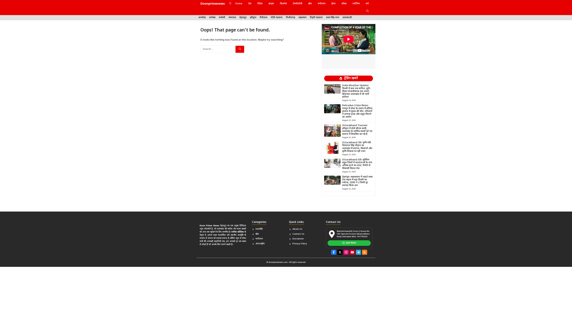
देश (249, 3)
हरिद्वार (253, 17)
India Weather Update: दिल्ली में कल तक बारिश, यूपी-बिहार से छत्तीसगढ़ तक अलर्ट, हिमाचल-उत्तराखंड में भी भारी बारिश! (356, 91)
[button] (367, 11)
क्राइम (271, 3)
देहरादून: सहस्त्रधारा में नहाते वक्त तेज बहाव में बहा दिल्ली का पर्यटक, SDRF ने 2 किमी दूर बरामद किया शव (357, 181)
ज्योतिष (356, 3)
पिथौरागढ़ (290, 17)
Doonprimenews (212, 4)
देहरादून (243, 17)
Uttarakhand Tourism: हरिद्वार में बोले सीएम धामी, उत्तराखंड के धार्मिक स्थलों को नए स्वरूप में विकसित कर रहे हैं (357, 130)
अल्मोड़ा (202, 17)
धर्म (367, 3)
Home (238, 3)
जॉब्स (343, 3)
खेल (310, 3)
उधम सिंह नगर (332, 17)
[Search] (240, 49)
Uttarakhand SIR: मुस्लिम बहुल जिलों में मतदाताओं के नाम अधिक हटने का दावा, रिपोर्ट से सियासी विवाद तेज (357, 164)
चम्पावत (232, 17)
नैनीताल (263, 17)
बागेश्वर (212, 17)
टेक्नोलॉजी (297, 3)
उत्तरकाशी (347, 17)
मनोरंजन (321, 3)
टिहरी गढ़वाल (316, 17)
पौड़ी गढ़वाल (277, 17)
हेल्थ (333, 3)
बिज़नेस (283, 3)
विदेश (260, 3)
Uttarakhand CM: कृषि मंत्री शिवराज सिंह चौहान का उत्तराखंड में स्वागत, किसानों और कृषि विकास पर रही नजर (357, 147)
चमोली (222, 17)
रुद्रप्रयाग (303, 17)
